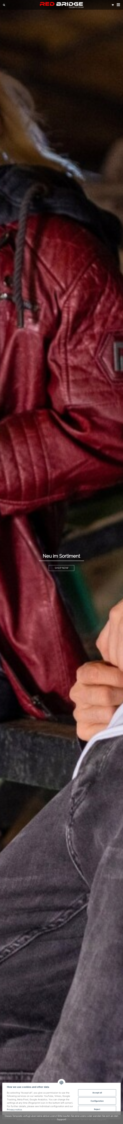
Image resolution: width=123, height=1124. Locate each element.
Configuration (97, 1101)
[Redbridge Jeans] (61, 5)
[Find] (5, 5)
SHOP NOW (61, 568)
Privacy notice (14, 1109)
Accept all (97, 1092)
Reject (97, 1109)
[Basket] (112, 5)
